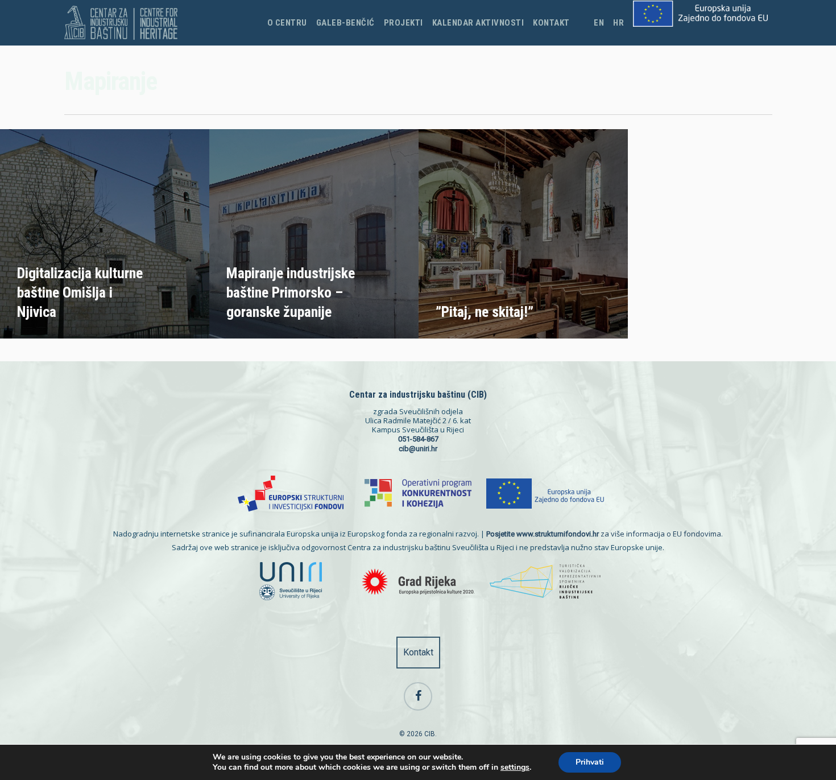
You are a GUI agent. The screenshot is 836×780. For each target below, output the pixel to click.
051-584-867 (418, 439)
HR (618, 23)
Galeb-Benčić (345, 23)
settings (514, 767)
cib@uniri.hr (418, 448)
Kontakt (551, 23)
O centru (287, 23)
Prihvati (590, 762)
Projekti (403, 23)
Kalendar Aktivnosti (478, 23)
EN (599, 23)
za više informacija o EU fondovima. (604, 534)
